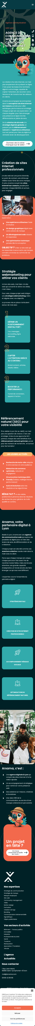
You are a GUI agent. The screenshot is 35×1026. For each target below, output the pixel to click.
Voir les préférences (17, 1019)
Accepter (17, 1008)
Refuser (17, 1013)
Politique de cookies (16, 1023)
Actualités (9, 958)
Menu (33, 4)
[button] (32, 991)
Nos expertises (12, 886)
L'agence (9, 954)
